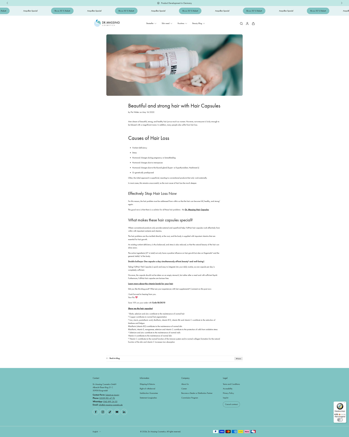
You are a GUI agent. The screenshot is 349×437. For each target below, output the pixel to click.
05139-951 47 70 (107, 398)
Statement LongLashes (148, 397)
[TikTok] (110, 412)
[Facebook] (96, 412)
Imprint (225, 397)
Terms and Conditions (231, 384)
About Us (185, 384)
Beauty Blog (197, 23)
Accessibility (227, 388)
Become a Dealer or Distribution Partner (196, 393)
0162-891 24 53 (110, 401)
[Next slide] (341, 3)
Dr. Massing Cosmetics (157, 431)
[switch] (340, 419)
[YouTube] (117, 412)
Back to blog (115, 358)
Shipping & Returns (147, 384)
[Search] (241, 23)
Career (184, 388)
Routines (181, 23)
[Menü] (344, 403)
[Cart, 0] (253, 23)
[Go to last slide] (7, 3)
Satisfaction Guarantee (149, 393)
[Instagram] (103, 412)
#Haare (238, 359)
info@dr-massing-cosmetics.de (111, 405)
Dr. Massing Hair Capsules (197, 209)
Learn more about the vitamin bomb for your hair (150, 283)
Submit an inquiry (112, 395)
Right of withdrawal (147, 388)
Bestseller (150, 23)
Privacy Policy (228, 393)
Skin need (165, 23)
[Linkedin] (124, 412)
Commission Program (189, 397)
